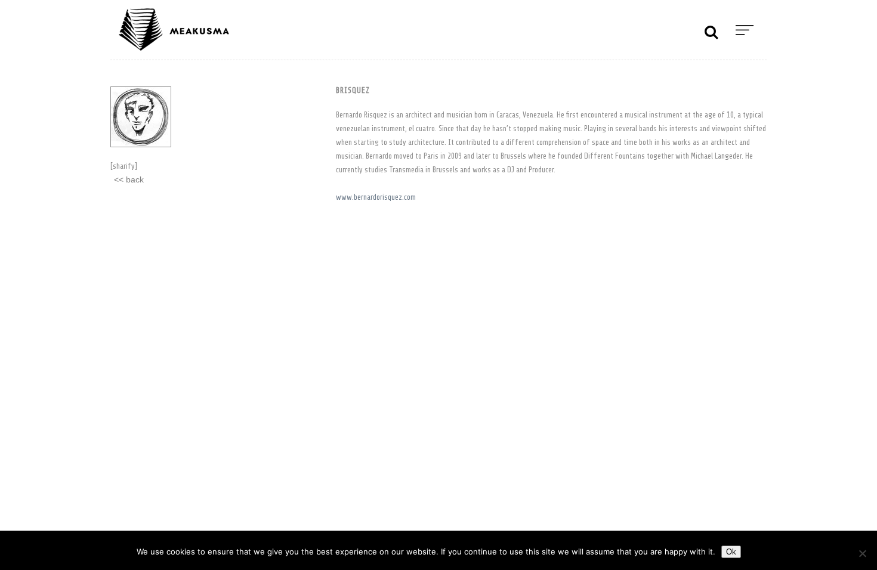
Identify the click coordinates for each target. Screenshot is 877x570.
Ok (731, 551)
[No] (862, 553)
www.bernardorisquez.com (376, 197)
